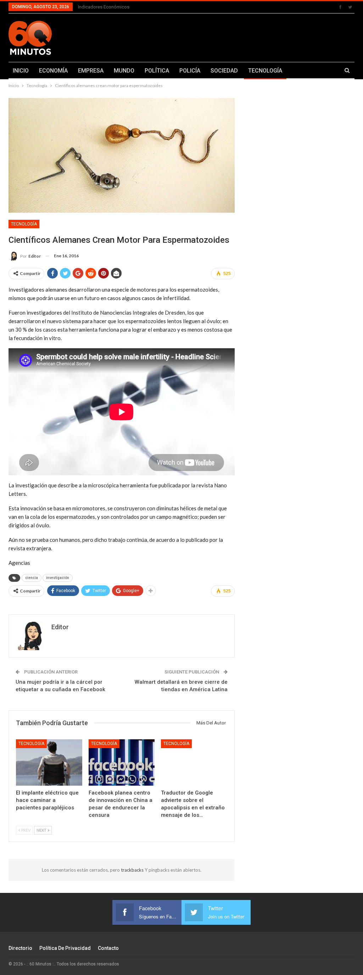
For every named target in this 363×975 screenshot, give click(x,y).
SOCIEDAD (224, 70)
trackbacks (133, 870)
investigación (57, 578)
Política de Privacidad (65, 948)
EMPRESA (91, 70)
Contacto (108, 948)
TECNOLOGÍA (265, 70)
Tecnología (24, 224)
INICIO (21, 70)
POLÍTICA (157, 70)
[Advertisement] (242, 36)
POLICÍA (189, 70)
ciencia (31, 578)
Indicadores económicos (103, 7)
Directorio (20, 948)
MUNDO (124, 70)
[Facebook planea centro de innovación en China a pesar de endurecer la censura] (122, 762)
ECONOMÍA (53, 70)
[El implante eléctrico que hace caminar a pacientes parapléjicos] (49, 762)
